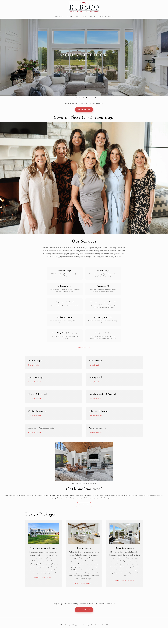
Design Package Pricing (42, 577)
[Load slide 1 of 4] (76, 97)
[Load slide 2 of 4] (80, 97)
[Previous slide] (72, 98)
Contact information (107, 624)
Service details (83, 347)
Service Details (33, 365)
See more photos (84, 505)
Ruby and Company (65, 624)
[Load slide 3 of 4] (83, 97)
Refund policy (85, 624)
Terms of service (95, 624)
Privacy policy (76, 624)
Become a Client (84, 110)
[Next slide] (91, 98)
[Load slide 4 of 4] (86, 97)
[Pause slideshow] (96, 98)
